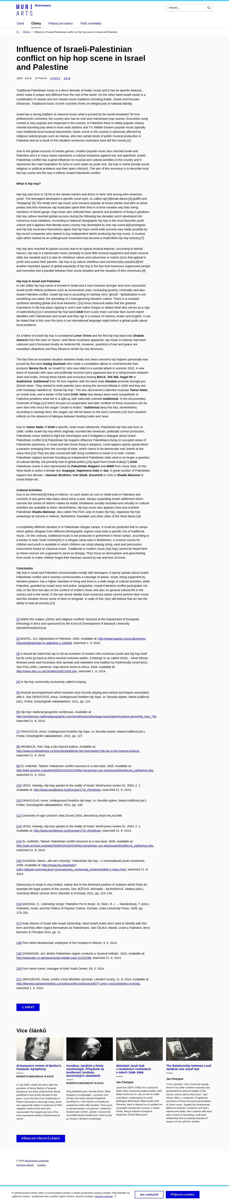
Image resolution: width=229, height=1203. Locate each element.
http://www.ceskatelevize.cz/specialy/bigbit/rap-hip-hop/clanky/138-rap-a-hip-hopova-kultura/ (77, 751)
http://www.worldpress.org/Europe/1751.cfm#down (67, 790)
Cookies (41, 1165)
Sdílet (30, 1007)
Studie (55, 78)
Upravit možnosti (104, 1196)
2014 (67, 78)
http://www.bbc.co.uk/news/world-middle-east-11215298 (53, 958)
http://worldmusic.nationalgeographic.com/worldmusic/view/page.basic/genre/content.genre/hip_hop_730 (86, 716)
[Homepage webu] (33, 9)
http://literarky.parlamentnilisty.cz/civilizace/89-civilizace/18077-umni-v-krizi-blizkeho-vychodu (78, 983)
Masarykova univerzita (37, 1160)
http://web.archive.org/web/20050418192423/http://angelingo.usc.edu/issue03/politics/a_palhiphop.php (84, 770)
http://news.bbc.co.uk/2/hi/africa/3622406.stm (46, 671)
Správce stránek (25, 1165)
